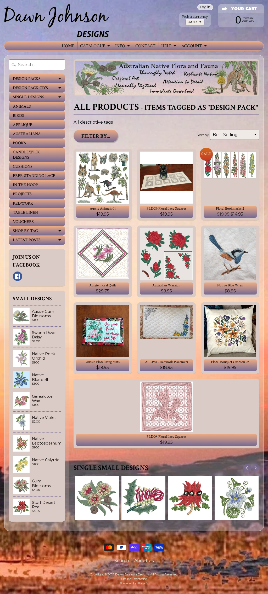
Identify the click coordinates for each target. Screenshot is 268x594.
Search (121, 560)
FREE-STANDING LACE (34, 175)
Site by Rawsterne (134, 579)
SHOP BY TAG (25, 231)
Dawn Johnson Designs (132, 574)
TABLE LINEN (25, 212)
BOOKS (19, 143)
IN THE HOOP (25, 185)
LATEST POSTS (27, 240)
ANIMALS (22, 106)
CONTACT (145, 46)
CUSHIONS (22, 166)
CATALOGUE (92, 46)
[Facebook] (17, 276)
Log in (205, 7)
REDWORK (23, 203)
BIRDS (18, 115)
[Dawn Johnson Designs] (56, 20)
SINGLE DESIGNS (28, 97)
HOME (68, 46)
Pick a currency (195, 17)
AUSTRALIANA (27, 134)
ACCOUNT (191, 46)
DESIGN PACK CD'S (30, 88)
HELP (166, 46)
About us (144, 560)
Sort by (203, 135)
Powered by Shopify (134, 583)
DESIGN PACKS (27, 79)
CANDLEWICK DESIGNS (26, 154)
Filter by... (95, 136)
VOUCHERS (23, 221)
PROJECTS (22, 194)
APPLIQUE (22, 125)
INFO (120, 46)
